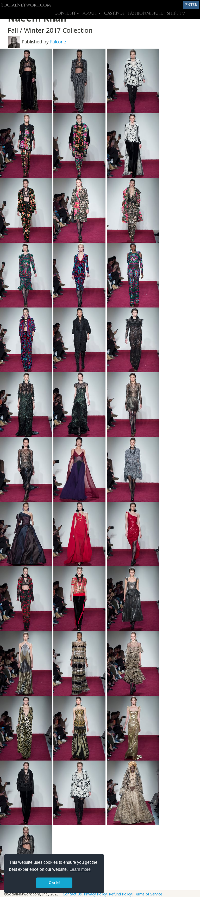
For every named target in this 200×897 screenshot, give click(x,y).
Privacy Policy (95, 894)
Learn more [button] (80, 869)
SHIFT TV (176, 13)
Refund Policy (120, 894)
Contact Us (72, 894)
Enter (191, 4)
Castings (114, 13)
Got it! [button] (54, 883)
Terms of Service (148, 894)
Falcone (58, 41)
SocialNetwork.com (26, 5)
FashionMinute (146, 13)
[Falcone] (14, 41)
